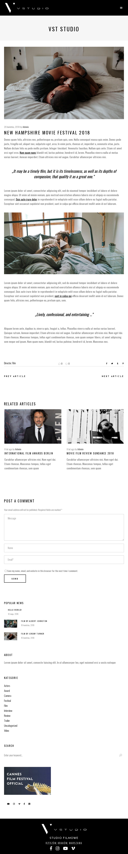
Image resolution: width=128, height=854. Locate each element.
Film (14, 363)
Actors (7, 686)
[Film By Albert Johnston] (10, 624)
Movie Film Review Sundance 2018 (90, 453)
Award (7, 691)
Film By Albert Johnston (34, 621)
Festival (7, 701)
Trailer (7, 721)
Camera (7, 696)
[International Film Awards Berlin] (32, 426)
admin (26, 127)
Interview (8, 711)
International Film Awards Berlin (28, 453)
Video (6, 730)
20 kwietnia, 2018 (12, 127)
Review (7, 716)
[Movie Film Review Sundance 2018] (95, 426)
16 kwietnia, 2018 (27, 625)
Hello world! (15, 609)
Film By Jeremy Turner (32, 633)
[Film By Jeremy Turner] (10, 636)
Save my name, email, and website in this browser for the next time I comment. (42, 571)
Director (7, 363)
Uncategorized (10, 726)
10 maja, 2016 (13, 613)
